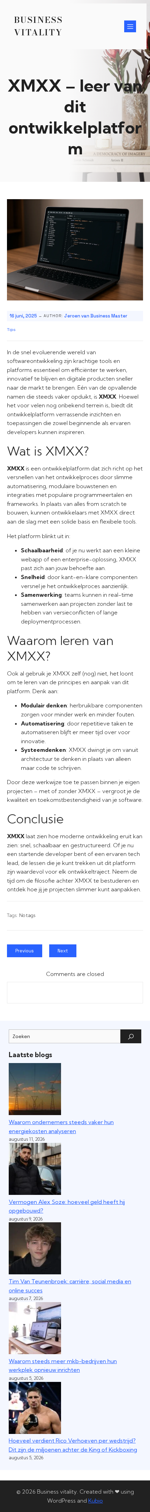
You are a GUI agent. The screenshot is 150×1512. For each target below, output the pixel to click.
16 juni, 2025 (23, 316)
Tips (11, 329)
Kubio (95, 1500)
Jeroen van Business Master (95, 316)
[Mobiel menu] (130, 26)
